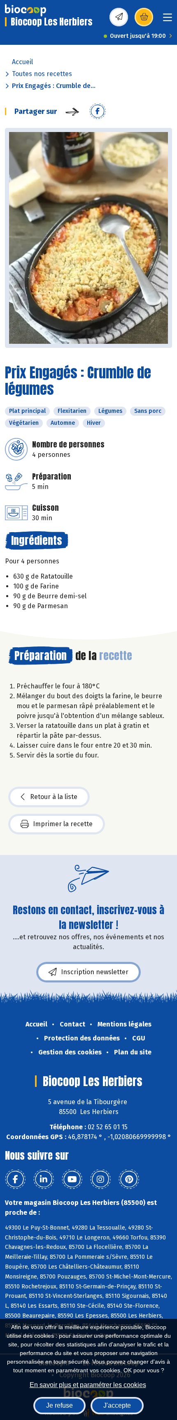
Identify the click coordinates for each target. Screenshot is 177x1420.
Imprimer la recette (63, 824)
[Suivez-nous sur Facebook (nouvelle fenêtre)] (15, 1179)
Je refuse (59, 1405)
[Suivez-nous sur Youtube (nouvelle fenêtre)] (72, 1179)
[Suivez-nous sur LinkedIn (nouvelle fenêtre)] (43, 1179)
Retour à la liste (53, 797)
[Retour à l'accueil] (25, 10)
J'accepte (117, 1405)
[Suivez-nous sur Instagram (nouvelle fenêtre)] (100, 1179)
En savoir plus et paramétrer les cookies (88, 1384)
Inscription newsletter (94, 972)
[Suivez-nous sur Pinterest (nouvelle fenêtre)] (129, 1179)
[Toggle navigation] (167, 20)
